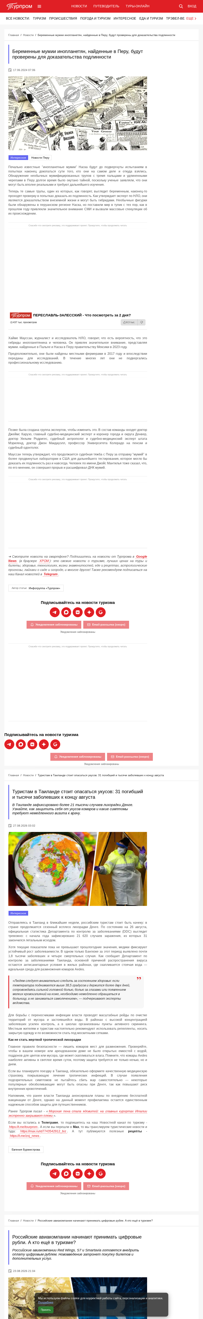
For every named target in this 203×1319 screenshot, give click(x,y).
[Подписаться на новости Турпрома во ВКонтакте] (78, 612)
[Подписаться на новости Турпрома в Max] (66, 612)
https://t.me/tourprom (23, 1127)
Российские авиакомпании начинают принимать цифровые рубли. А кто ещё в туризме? (95, 1220)
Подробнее (45, 1302)
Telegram (50, 574)
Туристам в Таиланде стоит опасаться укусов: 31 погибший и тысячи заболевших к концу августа (101, 775)
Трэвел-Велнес (180, 18)
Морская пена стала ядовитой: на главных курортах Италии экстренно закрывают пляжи (77, 1113)
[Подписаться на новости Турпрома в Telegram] (55, 612)
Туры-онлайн (137, 6)
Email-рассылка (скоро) (108, 624)
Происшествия (63, 18)
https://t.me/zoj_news (24, 1135)
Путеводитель (106, 6)
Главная (13, 35)
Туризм (39, 18)
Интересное (125, 18)
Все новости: (18, 18)
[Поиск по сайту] (181, 6)
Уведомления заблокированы (56, 624)
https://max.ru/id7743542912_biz (43, 1131)
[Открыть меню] (39, 6)
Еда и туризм (151, 18)
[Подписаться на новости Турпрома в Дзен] (89, 612)
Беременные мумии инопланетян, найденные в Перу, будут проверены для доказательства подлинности (106, 35)
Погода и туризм (95, 18)
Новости (79, 6)
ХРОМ (44, 561)
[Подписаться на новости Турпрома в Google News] (101, 612)
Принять (46, 1309)
